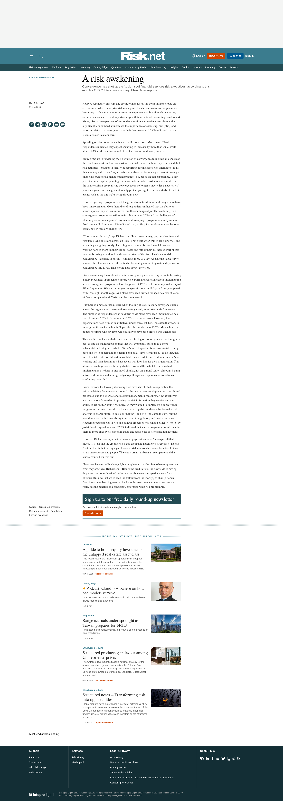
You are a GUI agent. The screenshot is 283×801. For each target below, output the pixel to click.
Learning (210, 67)
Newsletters (216, 56)
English (200, 56)
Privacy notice (118, 767)
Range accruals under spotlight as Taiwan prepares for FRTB (111, 622)
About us (34, 757)
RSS (239, 759)
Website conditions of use (124, 762)
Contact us (35, 762)
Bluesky (223, 759)
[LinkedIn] (44, 124)
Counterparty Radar (136, 67)
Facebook (213, 759)
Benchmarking (158, 67)
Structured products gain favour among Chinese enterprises (115, 654)
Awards (234, 67)
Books (185, 67)
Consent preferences (121, 782)
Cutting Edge (101, 67)
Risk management (38, 67)
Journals (197, 67)
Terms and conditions (122, 772)
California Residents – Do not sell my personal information (142, 777)
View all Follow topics (202, 759)
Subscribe (235, 56)
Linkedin (207, 759)
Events (222, 67)
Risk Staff (38, 103)
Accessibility (116, 757)
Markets (56, 67)
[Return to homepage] (143, 59)
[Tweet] (31, 124)
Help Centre (35, 772)
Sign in (249, 56)
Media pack (78, 762)
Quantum (116, 67)
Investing (85, 67)
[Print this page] (62, 124)
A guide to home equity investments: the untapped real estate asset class (113, 551)
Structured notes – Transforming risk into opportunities (114, 697)
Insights (174, 67)
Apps (228, 759)
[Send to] (56, 124)
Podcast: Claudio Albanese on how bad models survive (113, 590)
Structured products (41, 78)
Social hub (234, 759)
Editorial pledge (37, 767)
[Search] (41, 56)
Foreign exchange (38, 515)
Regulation (70, 67)
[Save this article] (50, 124)
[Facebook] (37, 124)
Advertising (78, 757)
